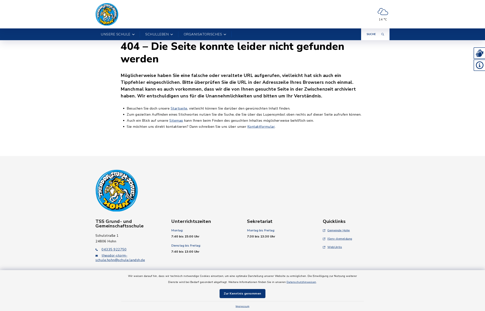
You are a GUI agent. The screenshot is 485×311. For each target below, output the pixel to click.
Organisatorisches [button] (203, 34)
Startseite (179, 108)
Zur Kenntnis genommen (242, 293)
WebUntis (334, 247)
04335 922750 (114, 249)
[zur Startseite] (106, 14)
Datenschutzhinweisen (301, 282)
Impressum (243, 306)
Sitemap (176, 120)
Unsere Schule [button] (116, 34)
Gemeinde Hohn (338, 230)
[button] (479, 53)
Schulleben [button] (157, 34)
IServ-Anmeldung (339, 239)
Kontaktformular (261, 126)
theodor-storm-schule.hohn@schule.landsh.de (120, 257)
